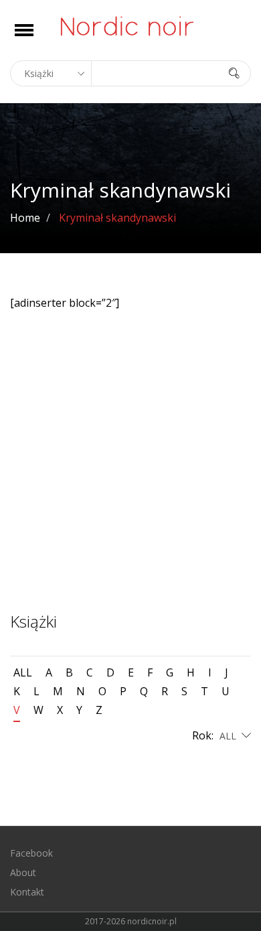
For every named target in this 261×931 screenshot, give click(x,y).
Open (35, 38)
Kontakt (27, 891)
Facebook (31, 853)
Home (25, 217)
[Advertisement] (130, 472)
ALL (22, 672)
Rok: (204, 735)
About (23, 872)
